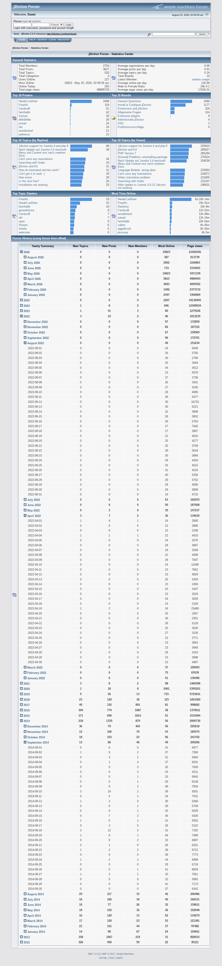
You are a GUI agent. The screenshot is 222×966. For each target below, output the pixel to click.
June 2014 (34, 904)
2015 (27, 715)
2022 (27, 316)
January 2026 (36, 295)
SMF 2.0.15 (94, 954)
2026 (27, 252)
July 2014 (33, 899)
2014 (27, 721)
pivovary (123, 232)
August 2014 (35, 894)
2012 (27, 942)
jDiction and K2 (28, 166)
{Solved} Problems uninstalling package (142, 157)
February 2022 (36, 672)
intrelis (23, 228)
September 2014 (38, 742)
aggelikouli (124, 228)
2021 (27, 683)
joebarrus (24, 134)
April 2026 (34, 279)
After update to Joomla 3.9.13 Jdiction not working (142, 186)
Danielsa (123, 206)
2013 (27, 937)
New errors (25, 177)
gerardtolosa (26, 210)
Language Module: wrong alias (137, 170)
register (36, 21)
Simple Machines (125, 954)
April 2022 (34, 516)
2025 (27, 300)
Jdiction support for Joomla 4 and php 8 (43, 146)
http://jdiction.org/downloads (62, 34)
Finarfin (23, 104)
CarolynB (24, 108)
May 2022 (33, 510)
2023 (27, 311)
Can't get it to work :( (32, 173)
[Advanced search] (149, 34)
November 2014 (37, 732)
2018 (27, 699)
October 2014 (36, 737)
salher (121, 225)
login (25, 21)
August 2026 (35, 257)
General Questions (129, 101)
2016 (27, 710)
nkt (21, 127)
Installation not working (33, 184)
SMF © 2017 (108, 954)
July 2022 (33, 499)
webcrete (24, 232)
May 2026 (33, 273)
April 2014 (34, 915)
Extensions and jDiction (132, 108)
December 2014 (37, 726)
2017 (27, 705)
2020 (27, 688)
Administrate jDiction (131, 119)
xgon (22, 221)
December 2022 (37, 322)
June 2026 (34, 268)
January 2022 (36, 678)
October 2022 (36, 332)
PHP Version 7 (127, 153)
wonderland (26, 130)
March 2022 (34, 667)
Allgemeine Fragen (129, 112)
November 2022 (37, 327)
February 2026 (36, 289)
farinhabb (24, 112)
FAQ (120, 123)
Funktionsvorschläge (131, 127)
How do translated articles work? (39, 170)
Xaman (23, 116)
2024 (27, 305)
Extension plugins (129, 116)
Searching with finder (32, 162)
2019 (27, 694)
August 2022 (35, 343)
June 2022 (34, 505)
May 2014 (33, 910)
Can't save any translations (36, 159)
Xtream (23, 225)
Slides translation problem (134, 177)
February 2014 (36, 926)
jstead (22, 123)
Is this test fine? (29, 181)
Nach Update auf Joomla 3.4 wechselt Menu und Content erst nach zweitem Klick (42, 152)
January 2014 (36, 931)
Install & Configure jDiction (134, 104)
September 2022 (38, 338)
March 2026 (34, 284)
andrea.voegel (201, 79)
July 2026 (33, 262)
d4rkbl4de (25, 119)
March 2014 (34, 921)
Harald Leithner (28, 101)
